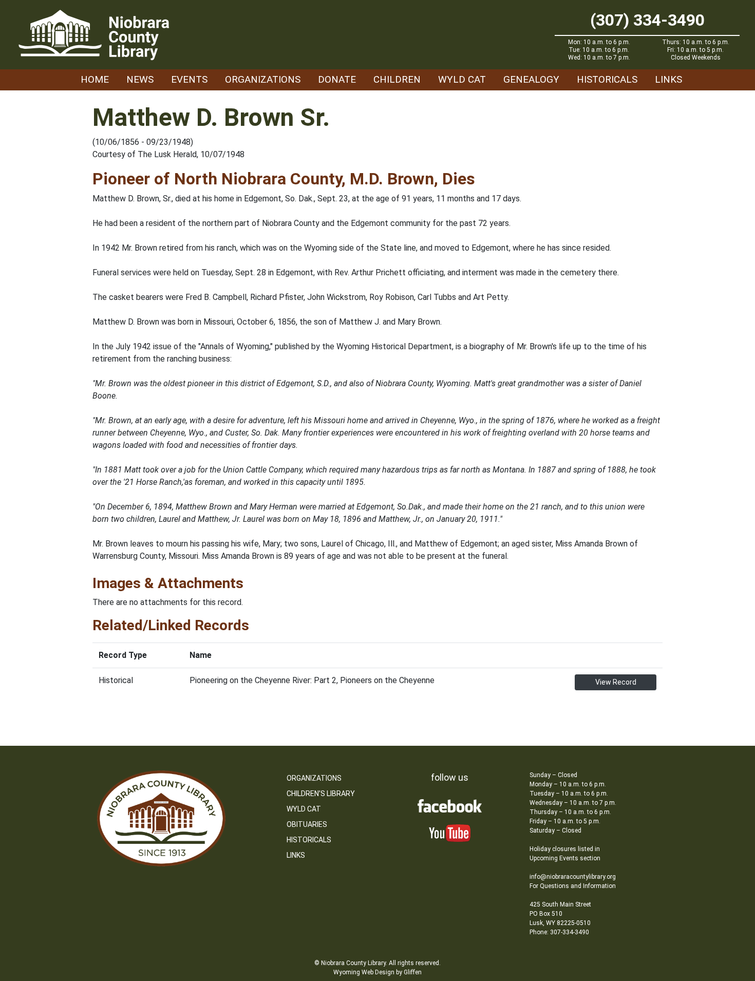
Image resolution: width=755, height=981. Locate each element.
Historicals (607, 79)
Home (95, 79)
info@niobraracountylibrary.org (573, 876)
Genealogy (531, 79)
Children (397, 79)
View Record (615, 682)
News (140, 79)
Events (189, 79)
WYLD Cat (462, 79)
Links (668, 79)
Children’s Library (321, 793)
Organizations (262, 79)
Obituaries (307, 824)
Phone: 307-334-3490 (559, 932)
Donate (337, 79)
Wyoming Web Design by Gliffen (377, 972)
